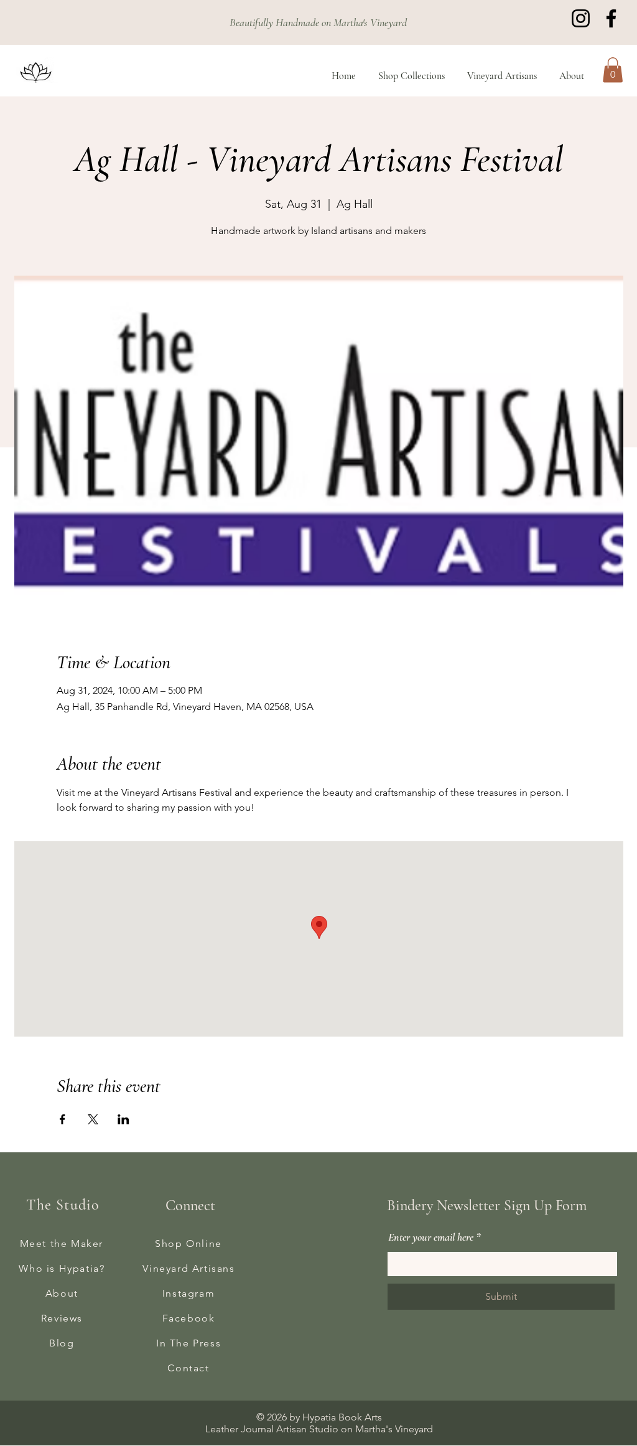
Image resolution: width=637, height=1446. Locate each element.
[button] (612, 70)
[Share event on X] (93, 1119)
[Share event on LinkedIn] (123, 1119)
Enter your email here (430, 1237)
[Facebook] (611, 18)
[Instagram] (581, 18)
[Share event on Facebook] (62, 1119)
